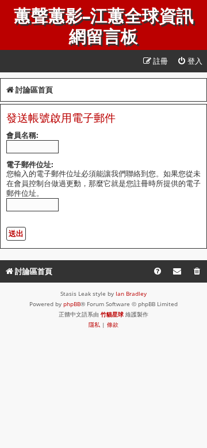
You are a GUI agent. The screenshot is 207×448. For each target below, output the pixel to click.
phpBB (71, 304)
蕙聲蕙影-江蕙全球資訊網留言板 (104, 26)
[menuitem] (189, 61)
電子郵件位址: (29, 164)
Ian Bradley (131, 293)
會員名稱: (22, 135)
